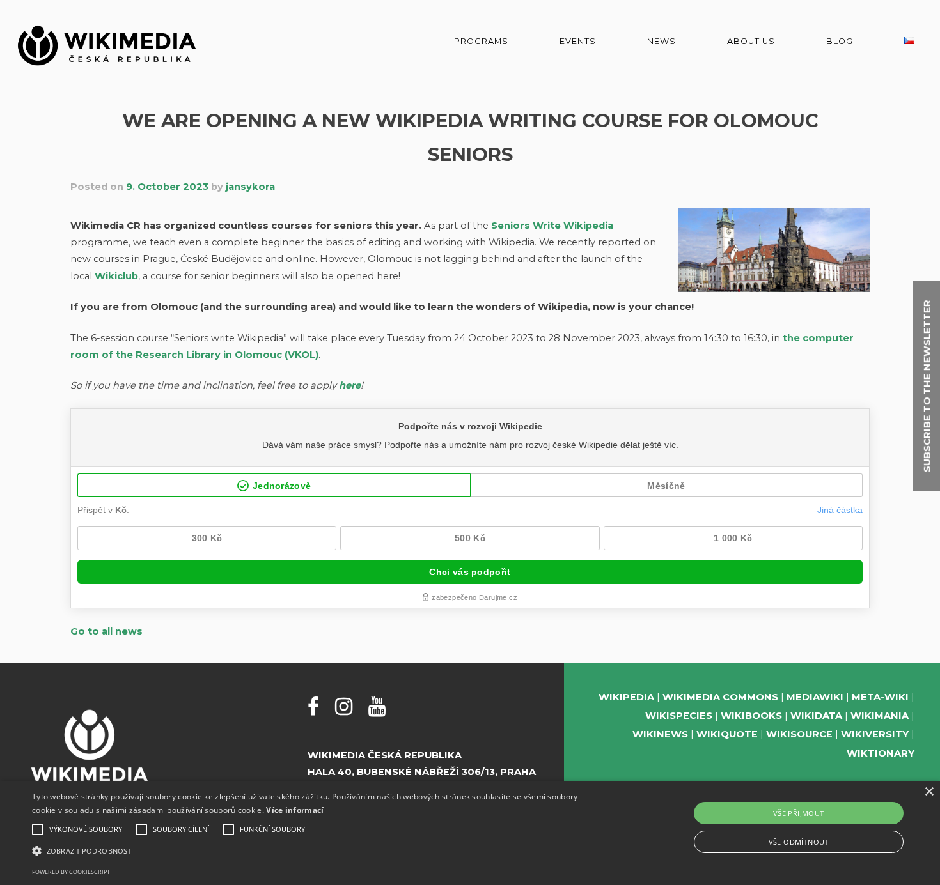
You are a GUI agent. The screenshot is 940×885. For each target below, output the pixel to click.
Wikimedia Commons (720, 697)
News (661, 41)
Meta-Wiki (880, 697)
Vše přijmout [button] (798, 813)
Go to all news (106, 631)
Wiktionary (880, 753)
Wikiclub (116, 276)
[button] (317, 851)
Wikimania (879, 715)
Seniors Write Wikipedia (552, 225)
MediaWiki (815, 697)
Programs (481, 41)
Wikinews (660, 734)
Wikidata (816, 715)
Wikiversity (875, 734)
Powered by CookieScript (71, 872)
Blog (839, 41)
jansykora (250, 186)
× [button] (929, 792)
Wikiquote (727, 734)
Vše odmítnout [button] (799, 842)
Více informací (295, 809)
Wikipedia (626, 697)
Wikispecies (678, 715)
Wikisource (799, 734)
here (350, 385)
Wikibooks (751, 715)
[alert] (470, 833)
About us (751, 41)
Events (578, 41)
